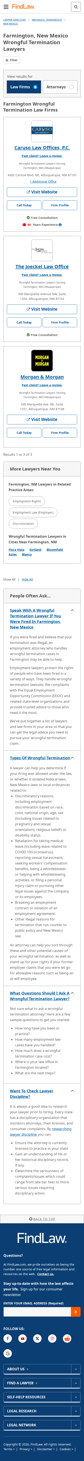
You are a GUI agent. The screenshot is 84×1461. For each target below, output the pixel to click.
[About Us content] (75, 1369)
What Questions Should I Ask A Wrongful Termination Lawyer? (40, 996)
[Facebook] (7, 1338)
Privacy (25, 1449)
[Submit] (76, 1312)
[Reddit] (67, 1338)
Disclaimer (45, 1449)
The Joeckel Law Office (42, 266)
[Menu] (6, 6)
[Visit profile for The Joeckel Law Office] (42, 250)
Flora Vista (16, 550)
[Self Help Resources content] (75, 1397)
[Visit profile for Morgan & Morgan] (42, 360)
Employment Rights (27, 501)
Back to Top (44, 1219)
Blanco (27, 554)
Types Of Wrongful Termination (40, 757)
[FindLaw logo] (24, 7)
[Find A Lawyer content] (75, 1383)
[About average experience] (60, 224)
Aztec (13, 554)
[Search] (76, 7)
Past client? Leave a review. (42, 156)
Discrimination (23, 524)
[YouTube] (22, 1338)
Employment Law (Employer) (33, 512)
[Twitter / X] (37, 1338)
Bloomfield (55, 550)
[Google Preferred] (7, 1353)
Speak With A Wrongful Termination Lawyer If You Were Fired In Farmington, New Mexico (35, 619)
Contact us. (45, 1274)
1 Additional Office (43, 181)
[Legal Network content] (75, 1425)
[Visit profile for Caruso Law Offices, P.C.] (42, 131)
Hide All (27, 579)
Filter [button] (13, 60)
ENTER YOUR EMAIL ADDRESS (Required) (33, 1303)
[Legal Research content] (75, 1411)
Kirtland (35, 550)
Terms (8, 1449)
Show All (9, 579)
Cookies (66, 1449)
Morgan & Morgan (42, 376)
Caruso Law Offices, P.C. (42, 147)
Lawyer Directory (14, 19)
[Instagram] (52, 1338)
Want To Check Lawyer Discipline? (31, 1093)
